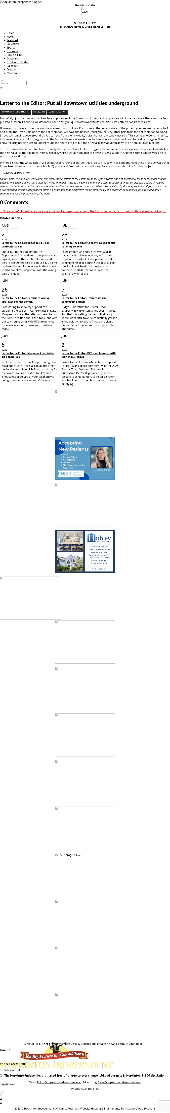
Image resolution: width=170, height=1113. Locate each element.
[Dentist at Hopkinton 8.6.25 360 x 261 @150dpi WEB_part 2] (85, 643)
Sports (11, 47)
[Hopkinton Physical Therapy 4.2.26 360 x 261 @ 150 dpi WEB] (85, 783)
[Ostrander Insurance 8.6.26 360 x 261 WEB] (85, 830)
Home (10, 33)
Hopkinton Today (18, 62)
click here (44, 193)
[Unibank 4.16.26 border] (85, 690)
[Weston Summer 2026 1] (85, 923)
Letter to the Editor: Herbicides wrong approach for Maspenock (25, 299)
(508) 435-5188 (90, 1088)
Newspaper (14, 73)
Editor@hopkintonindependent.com (59, 1082)
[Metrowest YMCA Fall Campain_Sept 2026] (85, 413)
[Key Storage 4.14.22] (85, 876)
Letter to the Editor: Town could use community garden (84, 299)
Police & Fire (14, 55)
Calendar (12, 66)
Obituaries (13, 58)
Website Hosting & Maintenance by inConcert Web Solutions (118, 1108)
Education (13, 44)
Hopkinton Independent (15, 111)
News (10, 36)
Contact (11, 69)
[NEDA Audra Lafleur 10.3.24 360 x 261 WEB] (85, 460)
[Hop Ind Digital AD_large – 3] (85, 553)
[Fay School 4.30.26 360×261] (85, 1016)
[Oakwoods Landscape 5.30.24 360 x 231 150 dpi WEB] (85, 736)
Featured (12, 40)
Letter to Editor (57, 111)
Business (12, 51)
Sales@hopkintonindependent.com (119, 1082)
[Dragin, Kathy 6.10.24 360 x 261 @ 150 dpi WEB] (85, 969)
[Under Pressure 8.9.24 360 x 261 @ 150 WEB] (85, 506)
